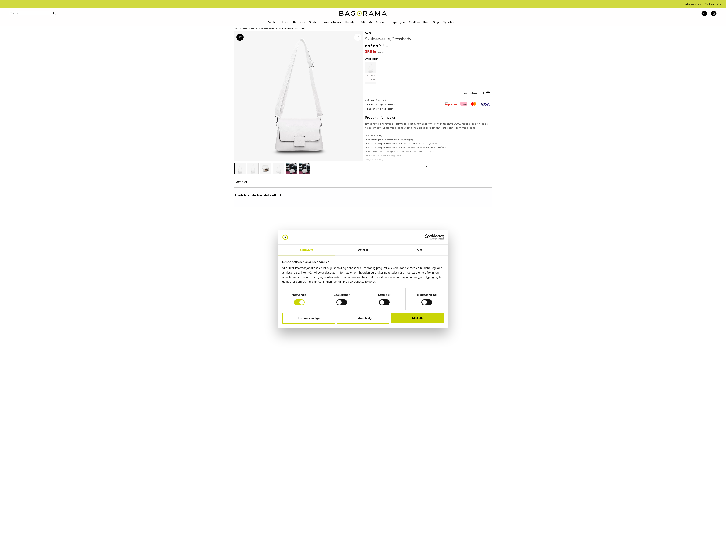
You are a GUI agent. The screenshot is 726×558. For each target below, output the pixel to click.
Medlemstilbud (419, 22)
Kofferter (299, 22)
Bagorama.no (241, 28)
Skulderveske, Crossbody (291, 28)
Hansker (351, 22)
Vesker (273, 22)
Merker (381, 22)
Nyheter (448, 22)
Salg (436, 22)
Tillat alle (417, 318)
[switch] (341, 302)
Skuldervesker (268, 28)
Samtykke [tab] (306, 249)
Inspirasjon (397, 22)
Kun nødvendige (309, 318)
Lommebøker (332, 22)
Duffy (369, 33)
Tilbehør (366, 22)
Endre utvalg (363, 318)
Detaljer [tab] (363, 249)
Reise (285, 22)
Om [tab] (419, 249)
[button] (714, 13)
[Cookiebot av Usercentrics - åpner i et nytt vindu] (427, 237)
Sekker (314, 22)
